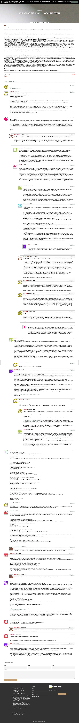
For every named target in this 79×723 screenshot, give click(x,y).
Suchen (63, 694)
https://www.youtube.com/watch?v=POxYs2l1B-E (30, 421)
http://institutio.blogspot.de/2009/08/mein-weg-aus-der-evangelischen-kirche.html (27, 394)
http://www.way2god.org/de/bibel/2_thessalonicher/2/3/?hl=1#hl (33, 420)
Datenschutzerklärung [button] (16, 2)
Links (33, 692)
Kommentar (6, 669)
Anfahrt (33, 690)
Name (5, 665)
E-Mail (29, 665)
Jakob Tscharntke (39, 15)
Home (31, 22)
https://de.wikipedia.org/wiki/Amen (15, 88)
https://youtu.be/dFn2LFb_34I (14, 464)
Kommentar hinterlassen (10, 680)
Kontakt (33, 688)
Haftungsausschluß (35, 694)
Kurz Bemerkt (34, 22)
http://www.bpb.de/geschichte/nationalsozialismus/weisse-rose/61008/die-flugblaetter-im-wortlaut (25, 113)
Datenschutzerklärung (35, 696)
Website (53, 665)
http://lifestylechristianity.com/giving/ (55, 438)
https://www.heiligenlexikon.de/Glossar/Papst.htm (18, 609)
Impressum (33, 686)
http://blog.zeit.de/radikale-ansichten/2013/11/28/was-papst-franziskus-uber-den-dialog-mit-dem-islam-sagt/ (27, 616)
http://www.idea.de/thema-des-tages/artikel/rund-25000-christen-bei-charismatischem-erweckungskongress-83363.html (37, 404)
